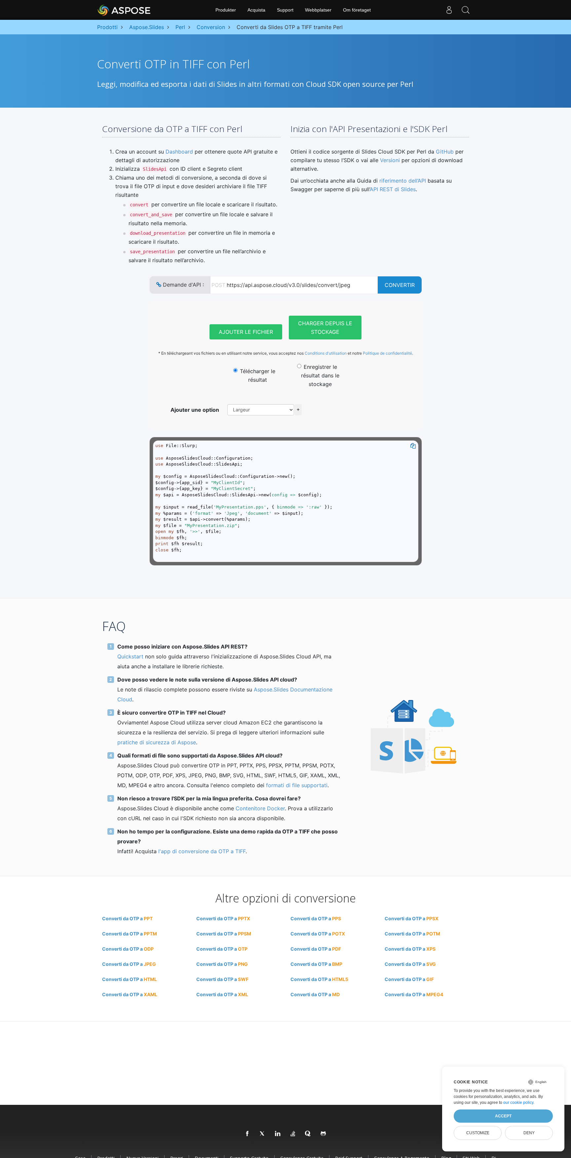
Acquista (256, 10)
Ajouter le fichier (246, 332)
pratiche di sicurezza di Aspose (156, 742)
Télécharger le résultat (257, 375)
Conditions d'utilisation (326, 353)
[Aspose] (124, 10)
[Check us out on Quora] (308, 1134)
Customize (477, 1133)
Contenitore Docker (260, 808)
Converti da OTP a (127, 918)
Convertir (400, 285)
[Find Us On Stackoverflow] (293, 1134)
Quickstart (130, 656)
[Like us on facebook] (247, 1134)
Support (285, 10)
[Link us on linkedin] (278, 1134)
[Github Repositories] (323, 1134)
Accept (503, 1116)
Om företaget (357, 10)
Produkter (225, 10)
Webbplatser (318, 10)
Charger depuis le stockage (325, 327)
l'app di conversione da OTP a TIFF (202, 851)
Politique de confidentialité (387, 353)
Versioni (390, 160)
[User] (449, 10)
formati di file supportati (296, 785)
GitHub (445, 151)
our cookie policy (518, 1102)
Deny (529, 1133)
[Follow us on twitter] (262, 1134)
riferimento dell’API (402, 180)
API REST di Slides (393, 189)
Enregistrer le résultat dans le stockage (320, 375)
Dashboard (179, 151)
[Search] (465, 10)
